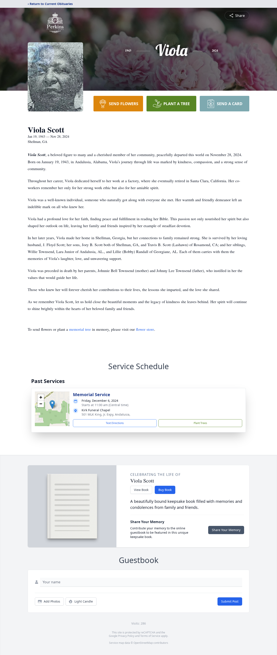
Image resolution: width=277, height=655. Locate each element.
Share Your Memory (226, 530)
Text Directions (115, 423)
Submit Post (229, 601)
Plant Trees (200, 423)
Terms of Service (150, 636)
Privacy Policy (126, 636)
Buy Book (165, 490)
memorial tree (80, 329)
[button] (52, 404)
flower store (145, 329)
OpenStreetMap (143, 643)
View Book (141, 490)
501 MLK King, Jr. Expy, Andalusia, (106, 414)
